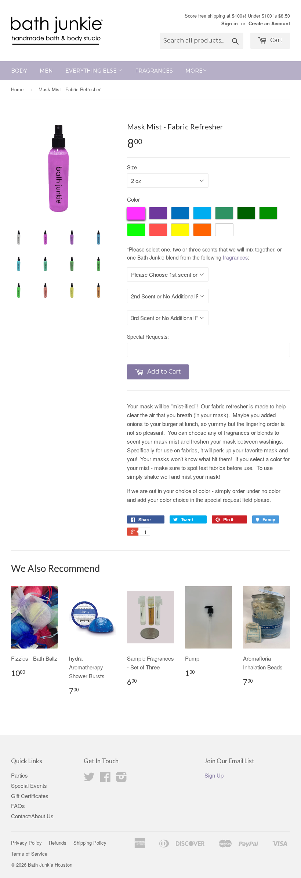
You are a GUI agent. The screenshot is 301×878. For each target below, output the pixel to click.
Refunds (57, 842)
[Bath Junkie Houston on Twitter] (89, 779)
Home (17, 89)
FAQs (18, 805)
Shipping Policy (89, 842)
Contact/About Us (32, 816)
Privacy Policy (26, 842)
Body (19, 70)
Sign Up (214, 775)
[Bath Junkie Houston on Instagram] (121, 779)
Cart (276, 40)
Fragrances (154, 70)
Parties (19, 775)
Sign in (229, 23)
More (194, 70)
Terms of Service (29, 853)
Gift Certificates (29, 796)
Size (132, 167)
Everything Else (91, 70)
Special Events (29, 785)
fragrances (235, 257)
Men (46, 70)
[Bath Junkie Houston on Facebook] (105, 779)
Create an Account (269, 23)
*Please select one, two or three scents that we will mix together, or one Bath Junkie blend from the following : (204, 253)
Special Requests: (148, 336)
